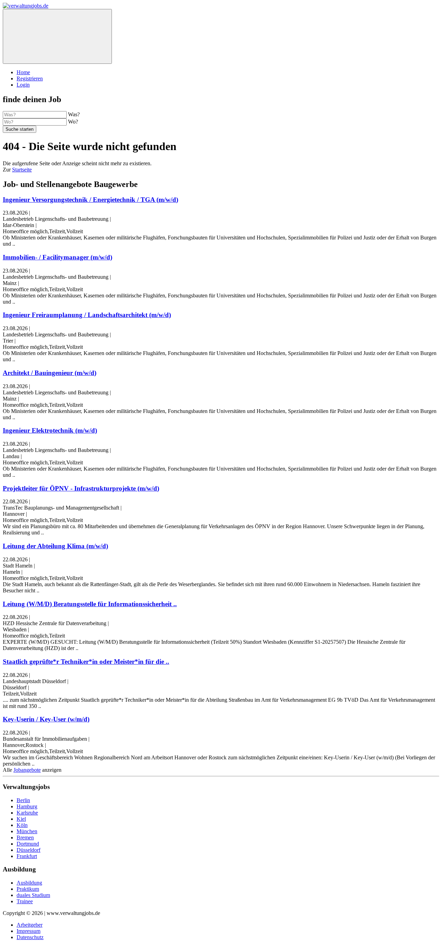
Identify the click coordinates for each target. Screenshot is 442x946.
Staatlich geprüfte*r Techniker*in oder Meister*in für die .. (86, 661)
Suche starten (19, 129)
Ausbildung (29, 883)
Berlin (23, 800)
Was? (74, 114)
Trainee (25, 901)
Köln (22, 825)
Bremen (25, 837)
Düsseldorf (28, 850)
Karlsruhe (27, 813)
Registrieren (30, 78)
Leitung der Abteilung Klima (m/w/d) (55, 546)
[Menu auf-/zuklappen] (57, 36)
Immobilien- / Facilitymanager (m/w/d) (57, 257)
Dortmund (28, 844)
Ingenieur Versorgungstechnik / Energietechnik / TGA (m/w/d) (90, 199)
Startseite (22, 170)
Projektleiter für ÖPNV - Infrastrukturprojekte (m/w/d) (81, 488)
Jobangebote (27, 770)
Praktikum (28, 889)
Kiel (21, 819)
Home (23, 72)
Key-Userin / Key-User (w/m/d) (46, 719)
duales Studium (33, 895)
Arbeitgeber (29, 925)
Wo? (73, 122)
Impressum (28, 931)
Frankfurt (27, 856)
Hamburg (27, 806)
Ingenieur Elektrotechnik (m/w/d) (50, 430)
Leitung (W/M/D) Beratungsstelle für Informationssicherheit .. (90, 604)
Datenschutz (30, 937)
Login (23, 85)
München (27, 831)
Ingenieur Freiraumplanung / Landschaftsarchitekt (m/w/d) (87, 314)
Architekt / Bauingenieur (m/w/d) (49, 372)
